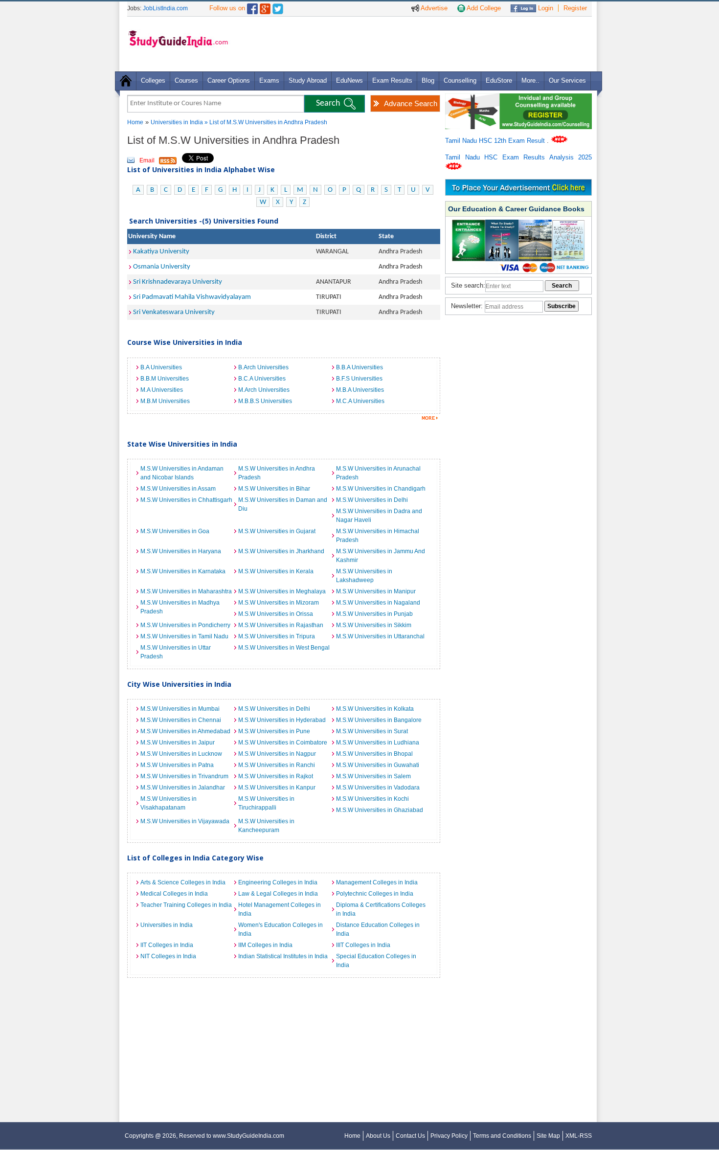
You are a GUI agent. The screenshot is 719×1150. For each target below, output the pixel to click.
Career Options (228, 80)
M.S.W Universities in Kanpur (276, 787)
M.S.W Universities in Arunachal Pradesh (378, 473)
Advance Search (410, 103)
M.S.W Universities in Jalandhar (182, 787)
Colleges (153, 80)
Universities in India (177, 122)
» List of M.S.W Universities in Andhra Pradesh (265, 122)
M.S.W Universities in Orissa (275, 613)
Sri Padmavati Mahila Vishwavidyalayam (192, 297)
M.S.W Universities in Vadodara (378, 787)
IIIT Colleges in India (363, 945)
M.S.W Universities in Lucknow (181, 753)
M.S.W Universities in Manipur (376, 591)
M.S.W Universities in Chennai (180, 720)
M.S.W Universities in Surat (372, 731)
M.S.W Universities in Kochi (372, 798)
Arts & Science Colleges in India (182, 882)
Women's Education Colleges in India (280, 929)
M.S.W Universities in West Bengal (284, 647)
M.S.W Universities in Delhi (372, 499)
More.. (530, 80)
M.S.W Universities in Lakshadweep (364, 576)
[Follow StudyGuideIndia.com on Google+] (265, 6)
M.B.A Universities (360, 389)
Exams (269, 80)
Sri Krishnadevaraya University (177, 282)
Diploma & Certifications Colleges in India (381, 909)
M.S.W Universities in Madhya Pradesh (180, 607)
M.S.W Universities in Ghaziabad (379, 810)
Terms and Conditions (502, 1135)
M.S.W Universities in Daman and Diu (282, 504)
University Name (152, 236)
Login (544, 8)
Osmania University (161, 267)
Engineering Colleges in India (277, 882)
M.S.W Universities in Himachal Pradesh (377, 535)
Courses (186, 80)
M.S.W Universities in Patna (177, 765)
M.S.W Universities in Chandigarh (381, 488)
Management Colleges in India (377, 882)
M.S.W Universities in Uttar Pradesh (175, 652)
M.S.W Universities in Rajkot (275, 776)
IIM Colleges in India (265, 945)
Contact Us (410, 1135)
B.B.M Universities (164, 378)
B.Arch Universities (263, 367)
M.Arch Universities (264, 389)
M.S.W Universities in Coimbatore (282, 742)
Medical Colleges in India (174, 893)
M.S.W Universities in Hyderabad (282, 720)
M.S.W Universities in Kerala (276, 571)
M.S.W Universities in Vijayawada (184, 821)
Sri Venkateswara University (174, 312)
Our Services (567, 80)
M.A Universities (161, 389)
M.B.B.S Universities (265, 401)
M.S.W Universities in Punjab (374, 613)
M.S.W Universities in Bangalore (379, 720)
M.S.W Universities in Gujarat (276, 531)
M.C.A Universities (360, 401)
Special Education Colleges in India (376, 961)
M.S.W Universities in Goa (174, 531)
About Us (378, 1135)
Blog (428, 80)
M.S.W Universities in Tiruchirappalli (266, 803)
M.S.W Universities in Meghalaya (282, 591)
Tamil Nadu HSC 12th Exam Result (496, 140)
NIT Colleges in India (168, 956)
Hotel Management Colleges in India (279, 909)
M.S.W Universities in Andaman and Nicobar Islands (182, 473)
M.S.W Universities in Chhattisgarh (186, 499)
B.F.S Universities (359, 378)
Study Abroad (308, 80)
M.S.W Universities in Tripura (276, 636)
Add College (483, 8)
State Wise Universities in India (182, 444)
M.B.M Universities (165, 401)
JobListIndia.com (165, 8)
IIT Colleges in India (166, 945)
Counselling (460, 80)
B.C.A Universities (262, 378)
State (386, 236)
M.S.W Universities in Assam (178, 488)
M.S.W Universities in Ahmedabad (185, 731)
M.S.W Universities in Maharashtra (186, 591)
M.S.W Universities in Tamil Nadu (184, 636)
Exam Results (392, 80)
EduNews (349, 80)
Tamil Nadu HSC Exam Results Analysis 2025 (518, 157)
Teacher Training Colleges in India (186, 905)
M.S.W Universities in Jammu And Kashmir (380, 556)
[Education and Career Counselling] (518, 98)
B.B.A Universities (359, 367)
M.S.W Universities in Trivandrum (184, 776)
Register (575, 8)
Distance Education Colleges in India (378, 929)
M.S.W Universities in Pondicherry (185, 625)
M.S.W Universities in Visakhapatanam (168, 803)
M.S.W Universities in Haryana (180, 551)
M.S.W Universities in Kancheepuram (266, 826)
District (326, 236)
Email (147, 160)
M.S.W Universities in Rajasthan (280, 625)
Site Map (548, 1135)
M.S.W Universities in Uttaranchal (380, 636)
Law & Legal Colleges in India (278, 893)
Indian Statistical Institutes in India (283, 956)
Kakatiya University (161, 251)
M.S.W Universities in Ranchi (276, 765)
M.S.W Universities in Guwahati (377, 765)
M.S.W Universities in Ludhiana (377, 742)
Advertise (433, 8)
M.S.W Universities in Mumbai (180, 708)
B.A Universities (161, 367)
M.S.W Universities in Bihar (274, 488)
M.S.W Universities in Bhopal (374, 753)
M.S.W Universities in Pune (274, 731)
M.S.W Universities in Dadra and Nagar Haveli (379, 515)
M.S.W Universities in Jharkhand (281, 551)
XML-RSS (578, 1135)
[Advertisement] (413, 44)
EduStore (499, 80)
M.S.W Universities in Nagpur (277, 753)
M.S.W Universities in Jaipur (177, 742)
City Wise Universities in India (179, 684)
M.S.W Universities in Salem (373, 776)
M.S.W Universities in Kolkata (375, 708)
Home (135, 122)
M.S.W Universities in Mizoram (278, 602)
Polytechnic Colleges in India (374, 893)
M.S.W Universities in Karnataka (182, 571)
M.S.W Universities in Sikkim (373, 625)
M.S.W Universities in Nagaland (378, 602)
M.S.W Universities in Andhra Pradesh (276, 473)
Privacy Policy (449, 1135)
